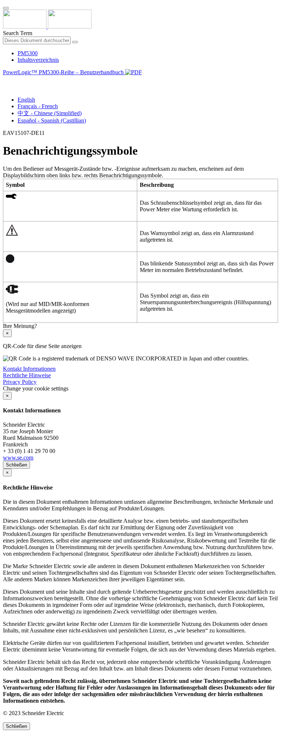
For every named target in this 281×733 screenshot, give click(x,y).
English (26, 100)
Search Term (17, 33)
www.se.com (18, 457)
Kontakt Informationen (29, 369)
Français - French (38, 106)
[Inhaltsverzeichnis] (6, 81)
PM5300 (28, 53)
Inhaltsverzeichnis (38, 60)
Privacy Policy (20, 382)
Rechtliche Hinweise (27, 375)
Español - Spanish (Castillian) (52, 120)
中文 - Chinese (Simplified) (50, 113)
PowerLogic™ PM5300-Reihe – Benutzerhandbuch (64, 72)
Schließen (16, 465)
